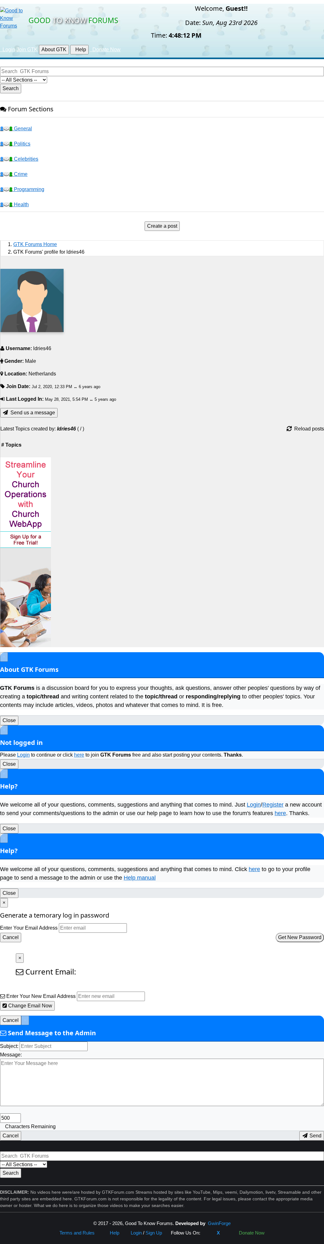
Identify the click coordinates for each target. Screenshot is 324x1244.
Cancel (11, 937)
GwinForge (219, 1223)
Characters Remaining (30, 1126)
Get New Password (299, 937)
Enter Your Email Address (29, 928)
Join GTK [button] (27, 49)
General (22, 128)
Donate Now (250, 1232)
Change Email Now (29, 1005)
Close (9, 720)
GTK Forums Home (35, 244)
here (79, 755)
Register (273, 804)
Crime (20, 174)
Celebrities (25, 159)
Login (23, 755)
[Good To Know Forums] (12, 18)
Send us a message (31, 412)
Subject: (9, 1046)
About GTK (53, 49)
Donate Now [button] (105, 49)
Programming (28, 189)
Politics (21, 143)
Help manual (140, 878)
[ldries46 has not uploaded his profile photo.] (32, 300)
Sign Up (154, 1232)
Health (21, 204)
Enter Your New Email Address (41, 996)
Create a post (162, 226)
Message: (11, 1054)
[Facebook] (208, 1232)
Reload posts (308, 428)
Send (314, 1135)
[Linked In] (228, 1232)
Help (79, 49)
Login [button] (7, 49)
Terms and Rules (77, 1232)
